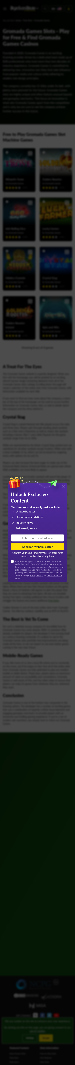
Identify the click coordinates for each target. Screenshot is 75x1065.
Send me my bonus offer (37, 547)
